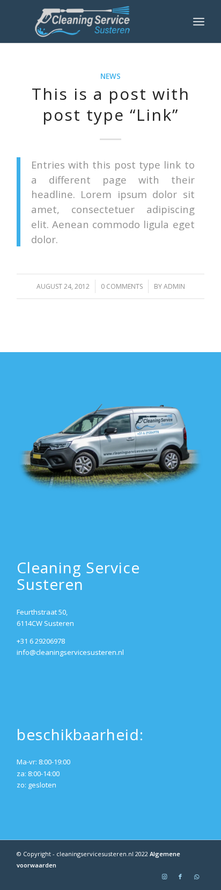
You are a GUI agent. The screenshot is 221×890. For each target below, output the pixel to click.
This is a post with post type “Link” (111, 104)
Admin (174, 286)
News (110, 76)
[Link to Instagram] (164, 877)
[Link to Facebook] (180, 877)
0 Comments (122, 286)
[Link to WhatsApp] (196, 877)
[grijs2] (92, 21)
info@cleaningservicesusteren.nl (70, 652)
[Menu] (198, 21)
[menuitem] (198, 21)
